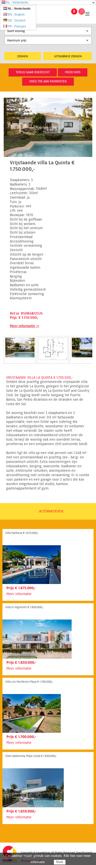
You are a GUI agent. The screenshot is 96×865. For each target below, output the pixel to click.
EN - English (16, 14)
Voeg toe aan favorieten (48, 81)
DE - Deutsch (17, 20)
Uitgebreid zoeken (68, 56)
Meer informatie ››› (24, 326)
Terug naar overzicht (33, 72)
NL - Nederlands (17, 2)
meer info (72, 72)
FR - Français (17, 26)
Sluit (59, 862)
